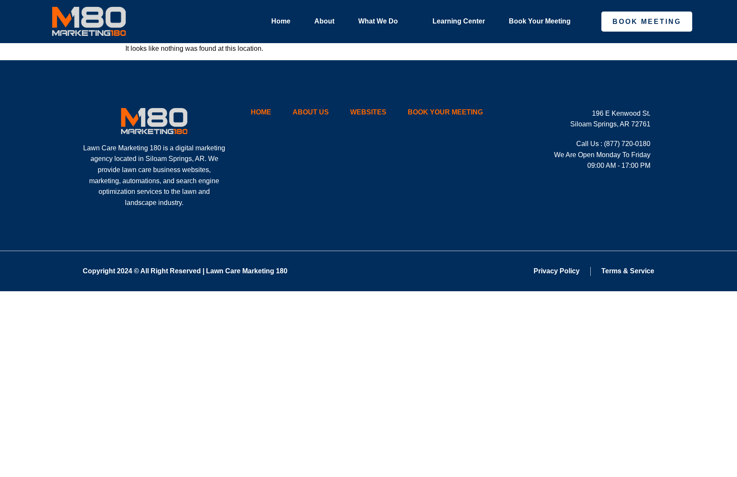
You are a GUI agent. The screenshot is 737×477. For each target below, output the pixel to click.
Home (280, 21)
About (324, 21)
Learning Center (458, 21)
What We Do (378, 21)
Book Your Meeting (540, 21)
